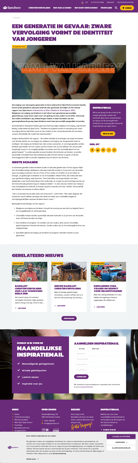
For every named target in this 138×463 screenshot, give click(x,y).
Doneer (128, 8)
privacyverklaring (86, 387)
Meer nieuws (69, 318)
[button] (116, 7)
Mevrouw (95, 348)
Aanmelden (81, 376)
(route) (57, 417)
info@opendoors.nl (51, 423)
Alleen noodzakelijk (121, 448)
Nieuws (17, 18)
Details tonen (31, 459)
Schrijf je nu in (109, 430)
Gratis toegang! (81, 426)
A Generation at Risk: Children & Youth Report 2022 (53, 110)
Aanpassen (120, 442)
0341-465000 (49, 420)
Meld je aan (108, 133)
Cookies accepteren (121, 436)
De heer (82, 348)
